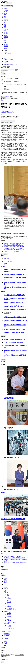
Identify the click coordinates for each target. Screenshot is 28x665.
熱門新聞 (6, 44)
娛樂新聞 (6, 46)
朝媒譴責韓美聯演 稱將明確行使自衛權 (14, 306)
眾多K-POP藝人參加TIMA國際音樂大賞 (14, 339)
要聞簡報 (6, 37)
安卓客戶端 (7, 634)
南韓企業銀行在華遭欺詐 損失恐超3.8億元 (15, 274)
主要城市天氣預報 (8, 59)
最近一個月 (13, 84)
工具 (5, 617)
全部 (6, 78)
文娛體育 (6, 29)
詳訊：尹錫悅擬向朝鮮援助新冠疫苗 (13, 245)
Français (6, 587)
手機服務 (6, 61)
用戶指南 (9, 626)
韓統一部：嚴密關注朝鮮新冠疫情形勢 (14, 246)
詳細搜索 (3, 73)
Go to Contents (4, 1)
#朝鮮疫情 (6, 258)
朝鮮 (5, 30)
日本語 (5, 582)
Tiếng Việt (6, 588)
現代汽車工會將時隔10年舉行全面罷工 (14, 302)
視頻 (5, 40)
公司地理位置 (10, 628)
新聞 (5, 591)
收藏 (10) (6, 48)
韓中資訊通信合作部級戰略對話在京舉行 (14, 329)
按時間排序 (8, 81)
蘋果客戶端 (7, 635)
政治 (5, 24)
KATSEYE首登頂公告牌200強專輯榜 (13, 342)
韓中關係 (6, 32)
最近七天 (20, 84)
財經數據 (6, 35)
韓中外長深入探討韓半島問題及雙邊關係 (14, 295)
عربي (5, 584)
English (5, 581)
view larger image (8, 165)
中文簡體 (3, 575)
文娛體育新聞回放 (11, 609)
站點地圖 (6, 638)
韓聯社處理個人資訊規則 (10, 64)
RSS (5, 58)
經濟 (5, 26)
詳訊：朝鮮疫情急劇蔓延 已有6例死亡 (14, 248)
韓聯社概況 (7, 623)
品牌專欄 (6, 611)
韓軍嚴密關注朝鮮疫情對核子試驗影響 (14, 249)
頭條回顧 (6, 42)
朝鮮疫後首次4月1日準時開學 (11, 251)
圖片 (5, 38)
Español (5, 585)
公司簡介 (6, 62)
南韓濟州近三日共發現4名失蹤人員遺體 (14, 332)
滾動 (5, 22)
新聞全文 (17, 78)
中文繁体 (6, 578)
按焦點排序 (17, 81)
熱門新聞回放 (10, 608)
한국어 (5, 580)
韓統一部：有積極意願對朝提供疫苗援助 (14, 243)
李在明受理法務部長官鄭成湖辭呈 (13, 556)
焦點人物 (6, 33)
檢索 (2, 72)
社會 (5, 27)
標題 (11, 78)
